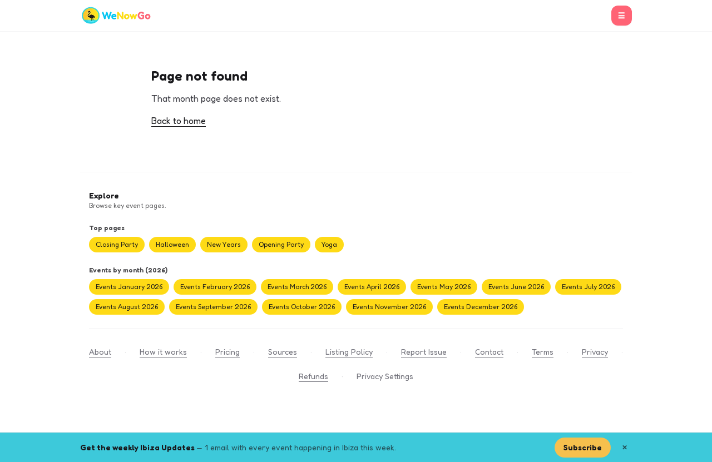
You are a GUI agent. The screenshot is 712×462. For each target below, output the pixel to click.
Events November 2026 (389, 306)
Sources (282, 351)
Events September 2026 (213, 306)
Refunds (313, 376)
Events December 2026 (480, 306)
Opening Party (281, 244)
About (100, 351)
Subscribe (582, 447)
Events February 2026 (215, 286)
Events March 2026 (297, 286)
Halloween (172, 244)
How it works (163, 351)
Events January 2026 (129, 286)
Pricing (227, 351)
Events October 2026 (302, 306)
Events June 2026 (516, 286)
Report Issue (424, 351)
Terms (542, 351)
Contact (489, 351)
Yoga (329, 244)
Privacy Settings (385, 376)
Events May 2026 (444, 286)
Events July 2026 (588, 286)
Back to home (178, 120)
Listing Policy (349, 351)
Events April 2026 (371, 286)
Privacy (595, 351)
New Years (224, 244)
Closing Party (117, 244)
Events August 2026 (127, 306)
